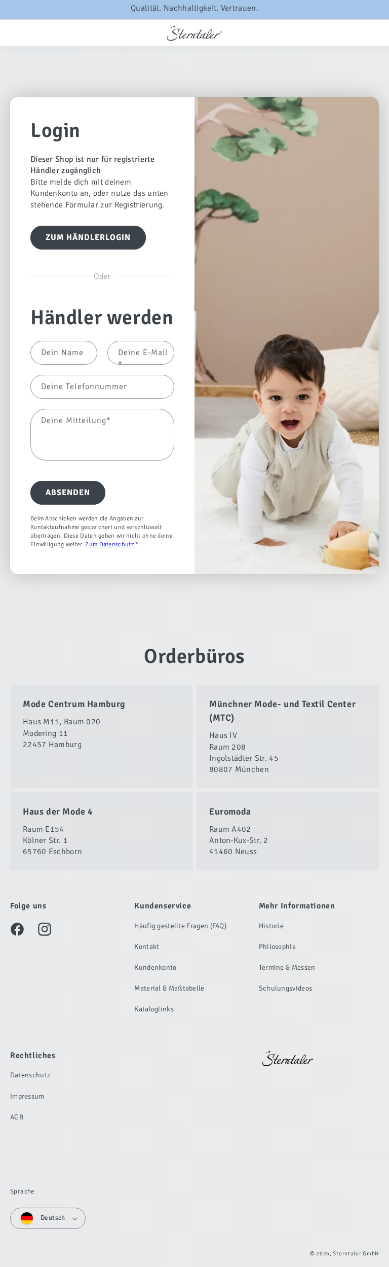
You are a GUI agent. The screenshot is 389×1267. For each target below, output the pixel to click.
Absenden (68, 492)
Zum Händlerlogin (88, 237)
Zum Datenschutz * (111, 544)
